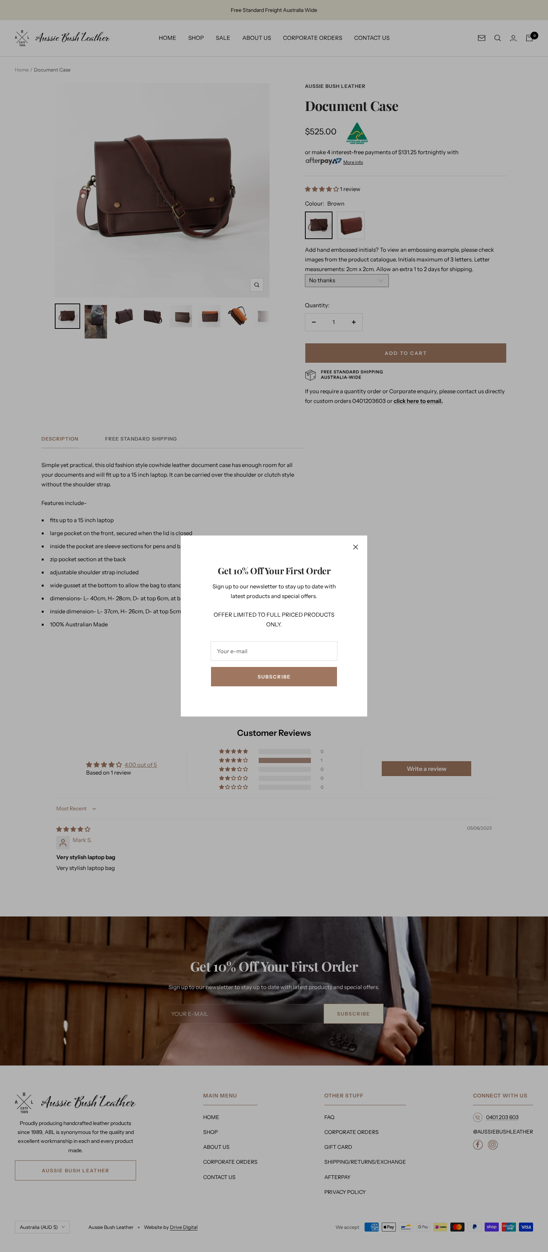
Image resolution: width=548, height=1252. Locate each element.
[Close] (355, 547)
